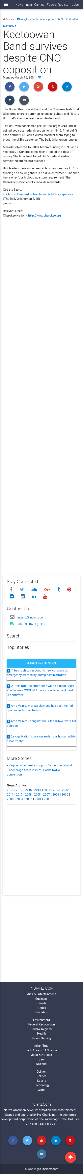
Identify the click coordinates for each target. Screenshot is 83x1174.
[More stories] (39, 77)
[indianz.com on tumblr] (59, 589)
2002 (28, 799)
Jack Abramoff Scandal (41, 1050)
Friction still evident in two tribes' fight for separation (38, 194)
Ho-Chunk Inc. (46, 1115)
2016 (28, 790)
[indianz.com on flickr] (12, 596)
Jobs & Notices (41, 1055)
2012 (65, 790)
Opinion (42, 1071)
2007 (46, 794)
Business (41, 999)
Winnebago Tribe (56, 1119)
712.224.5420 (69, 19)
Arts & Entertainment (41, 994)
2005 (64, 794)
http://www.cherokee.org (44, 215)
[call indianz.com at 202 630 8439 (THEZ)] (12, 623)
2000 (47, 799)
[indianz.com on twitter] (22, 589)
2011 (10, 794)
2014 (47, 790)
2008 (37, 794)
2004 (10, 799)
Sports (41, 1081)
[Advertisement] (41, 393)
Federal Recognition (41, 1024)
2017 (19, 790)
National (10, 26)
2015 (37, 790)
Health (41, 1033)
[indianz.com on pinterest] (69, 589)
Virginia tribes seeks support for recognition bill (40, 765)
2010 (19, 794)
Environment (41, 1020)
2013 (56, 790)
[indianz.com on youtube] (45, 596)
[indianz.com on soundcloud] (35, 589)
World (41, 1090)
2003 (19, 799)
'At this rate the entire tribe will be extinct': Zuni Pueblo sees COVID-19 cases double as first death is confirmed (41, 690)
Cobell (41, 1008)
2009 (28, 794)
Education (41, 1012)
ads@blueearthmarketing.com (38, 19)
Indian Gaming (35, 4)
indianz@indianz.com (32, 617)
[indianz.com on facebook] (11, 589)
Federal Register (58, 4)
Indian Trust (42, 1046)
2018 (10, 790)
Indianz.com (50, 1169)
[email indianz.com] (12, 616)
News (19, 4)
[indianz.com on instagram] (23, 596)
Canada (41, 1003)
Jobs (75, 4)
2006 (55, 794)
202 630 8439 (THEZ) (32, 624)
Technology (41, 1085)
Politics (42, 1076)
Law (41, 1059)
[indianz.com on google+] (48, 589)
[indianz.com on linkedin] (34, 596)
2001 (38, 799)
